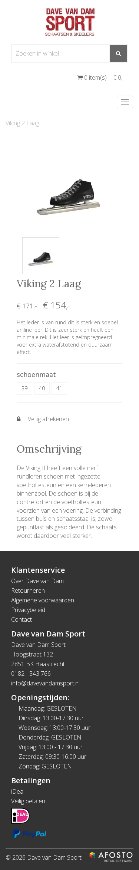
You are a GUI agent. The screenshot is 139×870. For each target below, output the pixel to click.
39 (24, 388)
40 (42, 388)
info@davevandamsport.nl (45, 683)
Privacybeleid (28, 610)
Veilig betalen (28, 801)
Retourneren (28, 590)
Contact (21, 619)
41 (59, 388)
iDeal (17, 791)
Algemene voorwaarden (42, 600)
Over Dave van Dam (37, 581)
